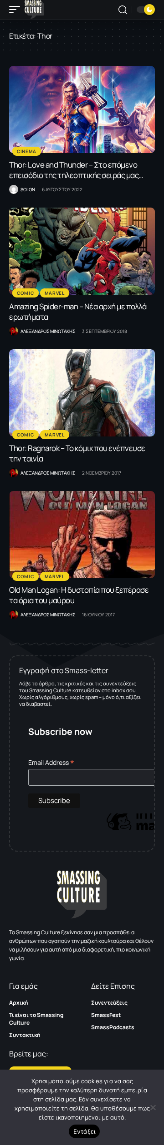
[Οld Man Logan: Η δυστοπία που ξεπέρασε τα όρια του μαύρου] (82, 534)
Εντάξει (84, 1131)
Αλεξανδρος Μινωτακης (47, 331)
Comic (25, 293)
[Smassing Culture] (34, 9)
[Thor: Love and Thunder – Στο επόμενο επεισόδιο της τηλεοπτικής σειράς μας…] (82, 109)
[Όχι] (152, 1107)
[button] (17, 9)
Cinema (26, 151)
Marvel (55, 293)
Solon (27, 189)
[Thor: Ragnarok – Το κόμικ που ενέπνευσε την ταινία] (82, 392)
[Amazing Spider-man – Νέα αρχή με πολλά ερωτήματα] (82, 251)
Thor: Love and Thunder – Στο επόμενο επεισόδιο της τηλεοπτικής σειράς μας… (76, 169)
